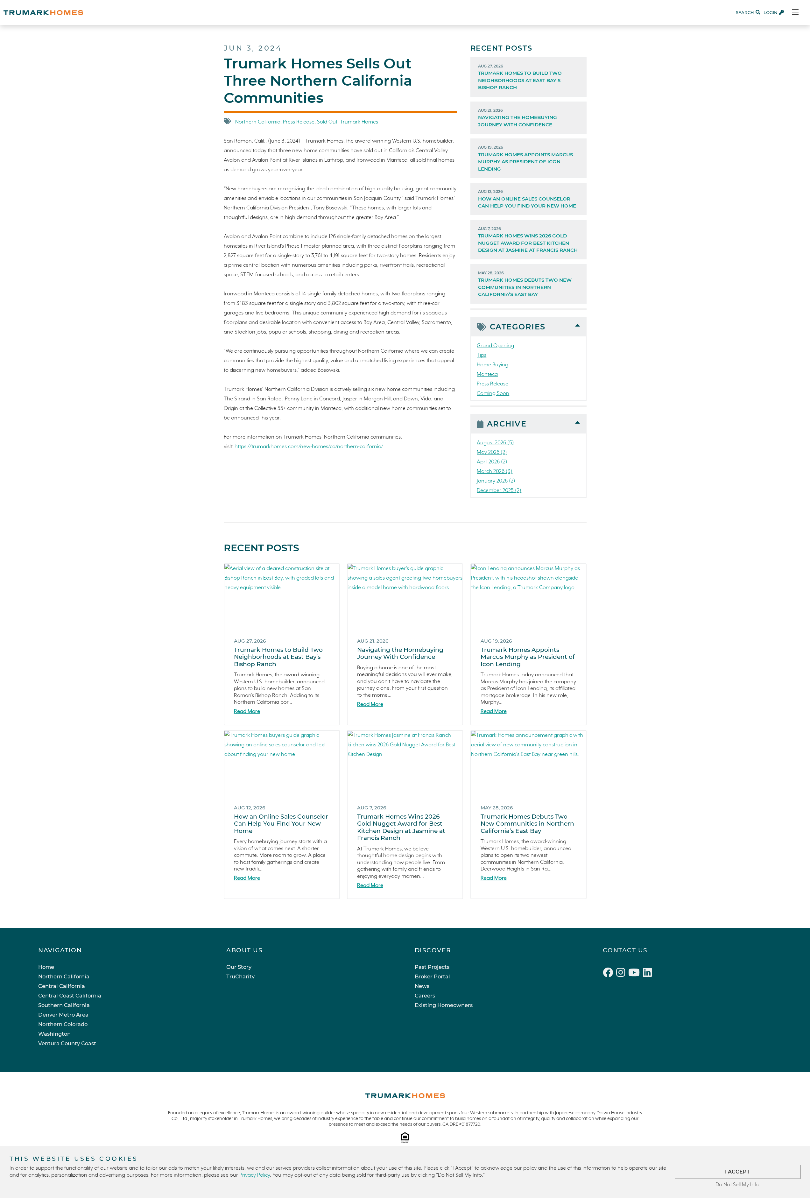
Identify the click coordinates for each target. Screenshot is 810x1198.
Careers (425, 995)
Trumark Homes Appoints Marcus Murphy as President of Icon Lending (525, 158)
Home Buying (492, 365)
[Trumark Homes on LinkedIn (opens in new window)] (648, 973)
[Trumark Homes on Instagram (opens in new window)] (622, 973)
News (422, 986)
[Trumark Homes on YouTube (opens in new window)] (635, 973)
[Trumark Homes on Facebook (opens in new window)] (609, 973)
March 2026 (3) (494, 472)
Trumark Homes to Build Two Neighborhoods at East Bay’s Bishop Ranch (520, 77)
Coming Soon (493, 394)
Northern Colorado (63, 1024)
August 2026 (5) (495, 443)
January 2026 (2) (496, 481)
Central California (61, 986)
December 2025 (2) (499, 491)
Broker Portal (432, 976)
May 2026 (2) (492, 452)
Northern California (257, 122)
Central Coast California (69, 995)
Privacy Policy (254, 1175)
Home (46, 967)
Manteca (487, 374)
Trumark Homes (359, 122)
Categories (518, 326)
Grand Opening (495, 346)
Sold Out (327, 122)
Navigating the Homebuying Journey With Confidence (517, 118)
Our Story (238, 967)
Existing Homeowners (444, 1005)
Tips (481, 355)
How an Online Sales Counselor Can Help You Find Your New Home (527, 199)
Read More (247, 711)
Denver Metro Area (63, 1014)
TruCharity (240, 976)
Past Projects (432, 967)
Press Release (298, 122)
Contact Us (625, 950)
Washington (54, 1034)
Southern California (64, 1005)
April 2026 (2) (492, 462)
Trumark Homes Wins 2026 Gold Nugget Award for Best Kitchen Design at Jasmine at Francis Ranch (528, 239)
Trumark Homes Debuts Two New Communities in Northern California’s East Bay (525, 284)
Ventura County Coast (67, 1043)
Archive (507, 423)
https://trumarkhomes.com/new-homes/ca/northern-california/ (309, 447)
